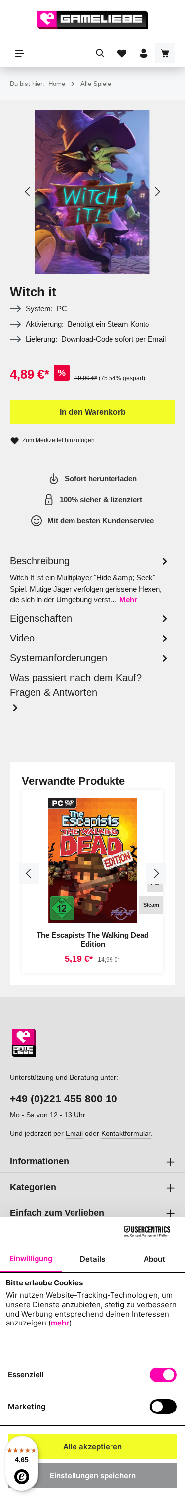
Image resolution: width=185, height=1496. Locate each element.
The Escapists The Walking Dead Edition (92, 939)
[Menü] (20, 53)
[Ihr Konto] (143, 53)
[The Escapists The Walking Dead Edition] (92, 860)
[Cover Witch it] (92, 192)
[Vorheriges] (28, 191)
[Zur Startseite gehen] (92, 20)
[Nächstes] (157, 191)
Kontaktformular (126, 1133)
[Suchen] (100, 53)
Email (74, 1133)
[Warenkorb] (165, 53)
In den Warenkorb (93, 412)
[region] (92, 192)
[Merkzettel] (122, 53)
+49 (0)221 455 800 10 (63, 1098)
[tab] (90, 579)
